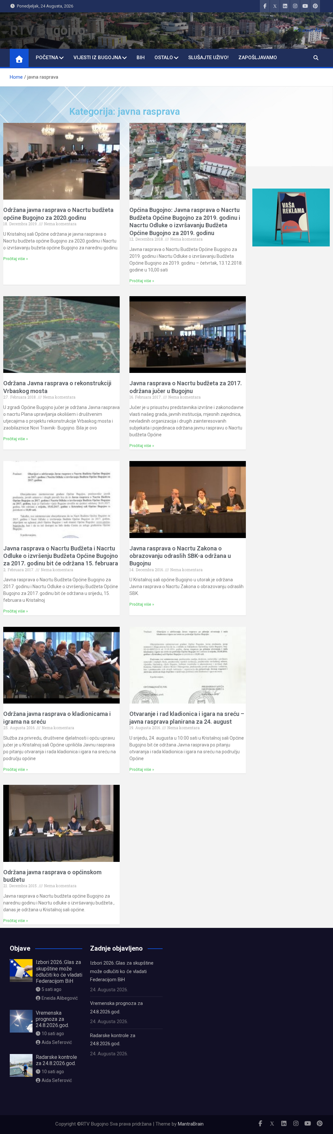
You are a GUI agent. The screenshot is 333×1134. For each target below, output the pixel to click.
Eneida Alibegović (60, 998)
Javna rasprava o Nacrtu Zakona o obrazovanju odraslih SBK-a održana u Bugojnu (180, 556)
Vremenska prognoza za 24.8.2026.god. (52, 1019)
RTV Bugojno (47, 30)
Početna (47, 57)
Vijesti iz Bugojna (97, 57)
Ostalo (163, 57)
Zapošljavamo (257, 57)
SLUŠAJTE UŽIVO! (208, 57)
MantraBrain (191, 1124)
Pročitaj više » (15, 259)
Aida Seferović (57, 1042)
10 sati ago (53, 1033)
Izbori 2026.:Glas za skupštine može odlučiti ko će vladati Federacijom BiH (59, 971)
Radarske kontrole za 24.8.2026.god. (56, 1060)
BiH (141, 57)
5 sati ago (51, 989)
